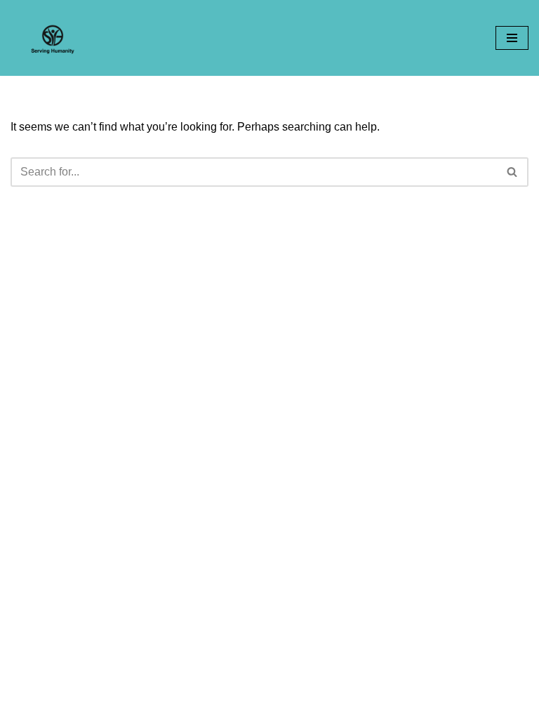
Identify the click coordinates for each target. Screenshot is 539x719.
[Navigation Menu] (511, 38)
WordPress (318, 704)
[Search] (512, 172)
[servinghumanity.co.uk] (53, 38)
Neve (206, 704)
